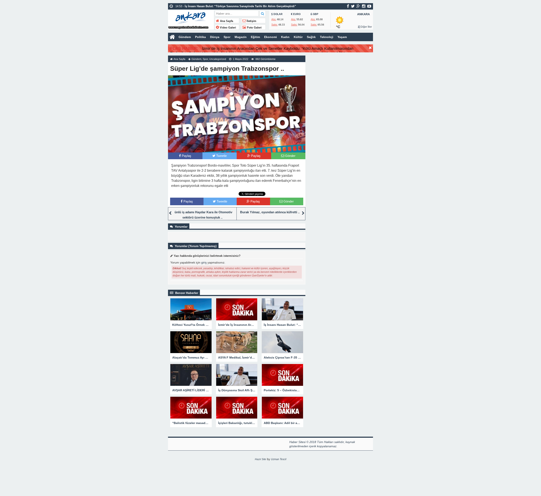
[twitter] (353, 6)
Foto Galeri (254, 27)
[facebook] (348, 6)
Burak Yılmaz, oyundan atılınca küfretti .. (270, 212)
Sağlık (311, 37)
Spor (227, 37)
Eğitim (255, 37)
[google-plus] (358, 6)
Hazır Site (260, 459)
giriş (204, 262)
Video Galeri (227, 27)
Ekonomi (270, 37)
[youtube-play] (369, 6)
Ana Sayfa (226, 21)
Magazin (241, 37)
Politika (200, 37)
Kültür (298, 37)
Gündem (185, 37)
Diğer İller (366, 26)
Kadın (285, 37)
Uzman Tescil (278, 459)
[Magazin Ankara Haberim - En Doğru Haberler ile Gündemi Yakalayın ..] (191, 19)
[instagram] (363, 6)
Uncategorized (217, 59)
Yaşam (342, 37)
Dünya (214, 37)
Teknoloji (326, 37)
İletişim (251, 21)
